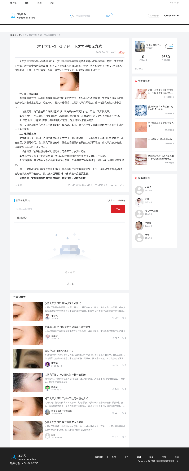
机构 (27, 2)
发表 (118, 209)
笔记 (52, 2)
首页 (114, 457)
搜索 (108, 15)
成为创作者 (154, 15)
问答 (177, 457)
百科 (139, 457)
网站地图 (99, 457)
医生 (40, 2)
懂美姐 (13, 2)
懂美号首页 (15, 35)
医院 (164, 457)
